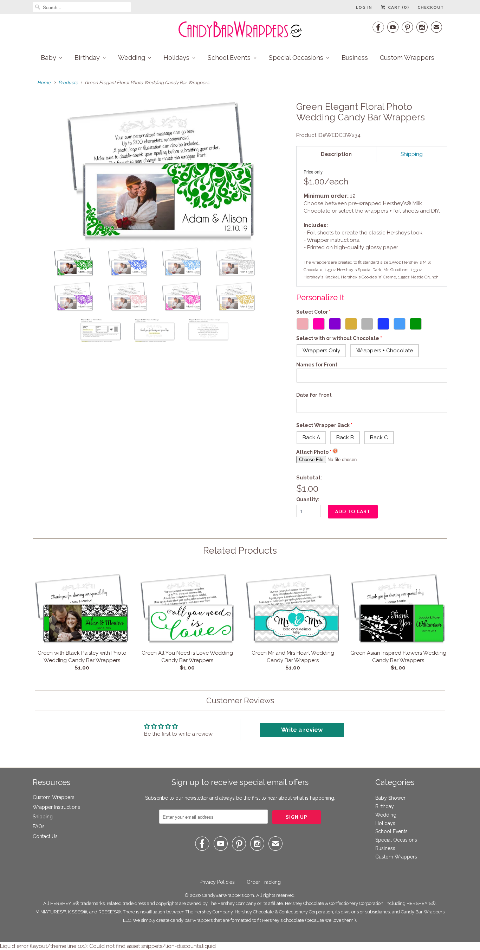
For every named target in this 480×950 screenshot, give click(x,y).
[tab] (336, 154)
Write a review (302, 729)
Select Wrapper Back (323, 425)
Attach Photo (312, 452)
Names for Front (316, 364)
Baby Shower (390, 798)
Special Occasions (296, 57)
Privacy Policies (217, 882)
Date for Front (314, 395)
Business (355, 57)
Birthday (87, 57)
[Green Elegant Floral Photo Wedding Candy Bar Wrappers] (161, 171)
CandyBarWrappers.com (228, 895)
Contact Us (45, 836)
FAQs (39, 826)
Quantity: (307, 499)
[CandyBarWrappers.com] (240, 29)
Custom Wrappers (407, 57)
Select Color (312, 312)
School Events (229, 57)
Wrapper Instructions (56, 807)
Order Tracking (264, 882)
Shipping (43, 816)
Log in (364, 7)
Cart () (398, 7)
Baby (48, 57)
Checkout (430, 7)
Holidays (176, 57)
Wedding (131, 57)
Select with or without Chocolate (337, 338)
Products (67, 82)
